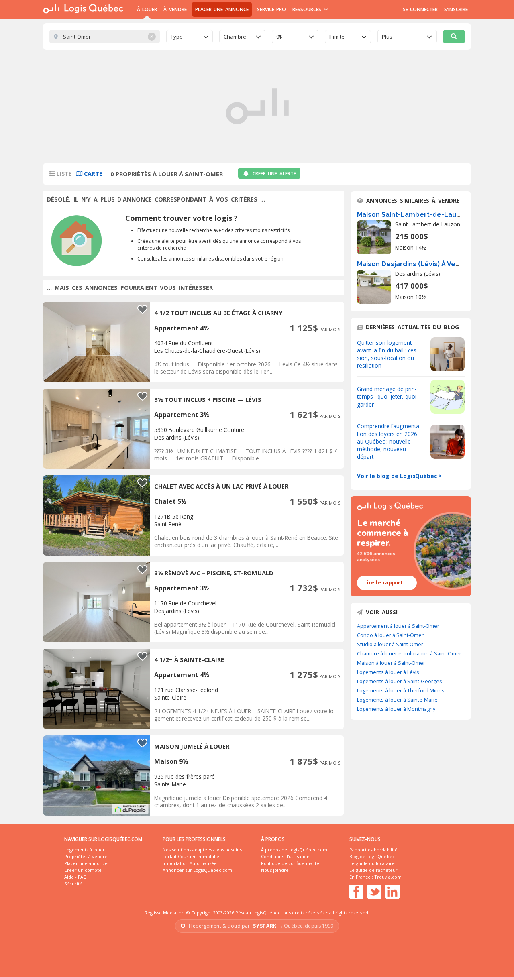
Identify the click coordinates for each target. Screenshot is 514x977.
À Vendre (174, 9)
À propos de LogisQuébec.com (294, 850)
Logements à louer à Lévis (388, 672)
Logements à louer (84, 850)
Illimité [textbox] (337, 36)
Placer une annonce (222, 9)
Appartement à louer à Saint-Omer (398, 625)
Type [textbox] (177, 36)
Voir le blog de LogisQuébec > (399, 476)
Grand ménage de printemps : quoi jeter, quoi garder (387, 396)
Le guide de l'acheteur (373, 870)
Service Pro (271, 9)
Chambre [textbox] (235, 36)
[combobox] (189, 36)
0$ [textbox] (279, 36)
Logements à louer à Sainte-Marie (397, 699)
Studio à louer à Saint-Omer (390, 644)
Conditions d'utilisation (285, 856)
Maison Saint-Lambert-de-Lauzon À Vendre (428, 214)
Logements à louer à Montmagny (396, 708)
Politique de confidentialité (290, 863)
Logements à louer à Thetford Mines (401, 690)
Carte (92, 173)
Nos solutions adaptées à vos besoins (202, 850)
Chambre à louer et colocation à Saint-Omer (409, 653)
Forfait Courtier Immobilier (192, 856)
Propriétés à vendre (86, 856)
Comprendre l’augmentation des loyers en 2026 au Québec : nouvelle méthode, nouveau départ (389, 441)
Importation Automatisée (190, 863)
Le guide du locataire (372, 863)
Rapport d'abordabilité (373, 850)
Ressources (307, 9)
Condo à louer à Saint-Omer (390, 635)
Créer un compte (83, 870)
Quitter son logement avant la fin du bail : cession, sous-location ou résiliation (387, 354)
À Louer (147, 9)
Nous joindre (275, 870)
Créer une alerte (274, 173)
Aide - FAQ (75, 877)
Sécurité (73, 884)
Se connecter (420, 9)
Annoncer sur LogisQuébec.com (197, 870)
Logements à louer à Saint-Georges (399, 681)
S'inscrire (456, 9)
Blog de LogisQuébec (372, 856)
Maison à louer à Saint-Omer (391, 662)
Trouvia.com (388, 877)
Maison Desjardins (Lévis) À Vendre (414, 264)
